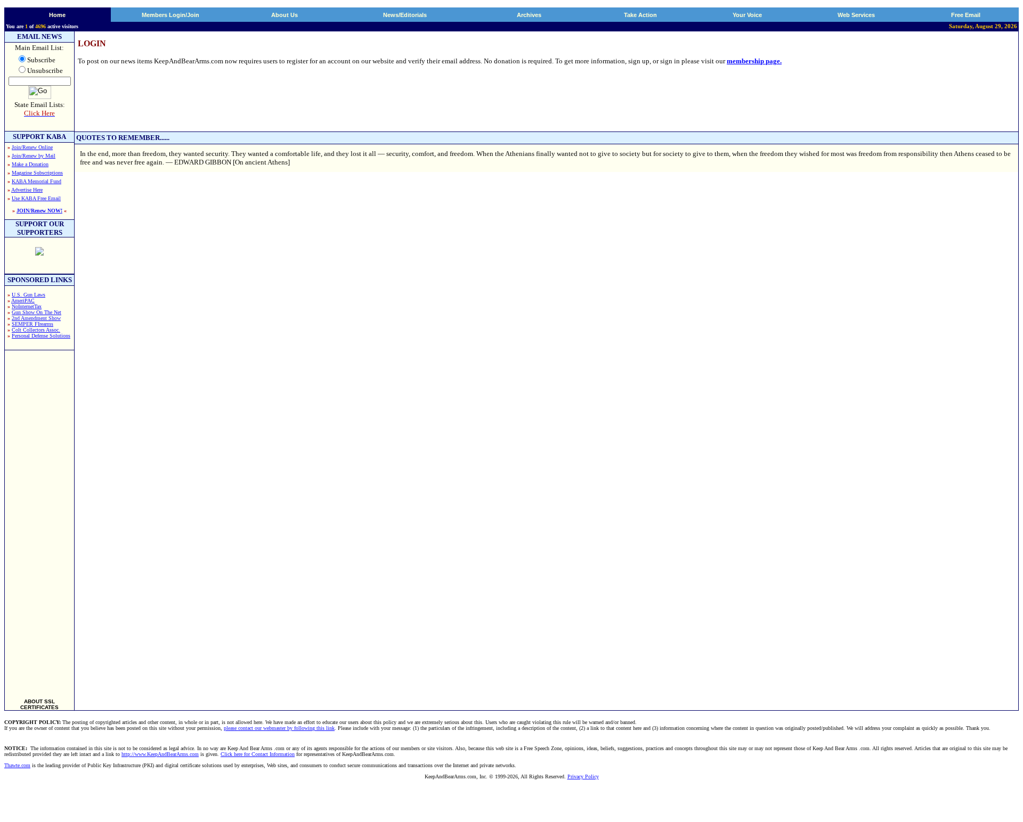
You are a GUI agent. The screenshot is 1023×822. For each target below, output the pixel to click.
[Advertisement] (39, 519)
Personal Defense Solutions (41, 336)
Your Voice (747, 15)
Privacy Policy (583, 776)
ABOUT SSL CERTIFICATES (39, 704)
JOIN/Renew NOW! (39, 210)
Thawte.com (17, 765)
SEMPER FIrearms (32, 324)
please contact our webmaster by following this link (279, 728)
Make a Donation (30, 164)
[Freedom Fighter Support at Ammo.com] (39, 252)
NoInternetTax (27, 306)
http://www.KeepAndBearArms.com (160, 754)
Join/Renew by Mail (33, 156)
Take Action (640, 15)
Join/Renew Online (32, 147)
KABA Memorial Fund (36, 181)
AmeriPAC (23, 300)
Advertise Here (27, 190)
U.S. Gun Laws (28, 295)
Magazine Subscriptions (37, 173)
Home (57, 15)
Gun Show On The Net (36, 312)
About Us (284, 15)
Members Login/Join (170, 15)
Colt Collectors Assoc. (36, 330)
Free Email (965, 15)
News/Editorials (405, 15)
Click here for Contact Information (258, 754)
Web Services (856, 15)
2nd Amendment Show (36, 318)
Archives (529, 15)
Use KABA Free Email (36, 198)
